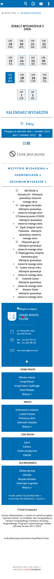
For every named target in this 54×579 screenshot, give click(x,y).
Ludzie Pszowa (27, 414)
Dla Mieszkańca (27, 463)
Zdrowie (27, 475)
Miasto (28, 402)
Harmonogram (26, 175)
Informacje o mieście (27, 409)
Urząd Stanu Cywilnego (27, 385)
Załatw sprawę (27, 470)
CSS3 (26, 558)
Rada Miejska (27, 390)
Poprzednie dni (5, 25)
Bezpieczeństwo (27, 479)
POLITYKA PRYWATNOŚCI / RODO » (27, 499)
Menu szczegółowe (48, 3)
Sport (27, 442)
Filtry (30, 124)
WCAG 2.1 (36, 558)
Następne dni (49, 25)
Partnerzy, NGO (27, 418)
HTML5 (22, 558)
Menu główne (41, 3)
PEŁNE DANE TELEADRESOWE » (25, 495)
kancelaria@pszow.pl (27, 350)
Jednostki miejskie (27, 422)
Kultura (27, 446)
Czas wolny (27, 434)
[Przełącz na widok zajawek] (24, 143)
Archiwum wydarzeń (27, 181)
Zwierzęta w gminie (27, 483)
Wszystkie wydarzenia (26, 168)
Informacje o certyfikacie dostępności (27, 548)
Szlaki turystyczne (27, 450)
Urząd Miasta (27, 369)
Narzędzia (33, 3)
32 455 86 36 (29, 342)
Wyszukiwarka (25, 3)
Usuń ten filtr (40, 135)
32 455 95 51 (29, 339)
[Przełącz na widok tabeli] (28, 143)
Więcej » (27, 394)
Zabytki (27, 455)
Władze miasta (27, 377)
